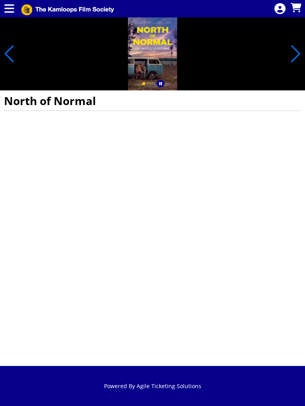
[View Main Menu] (9, 8)
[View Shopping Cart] (296, 8)
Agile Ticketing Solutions (169, 386)
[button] (143, 83)
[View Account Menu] (280, 8)
